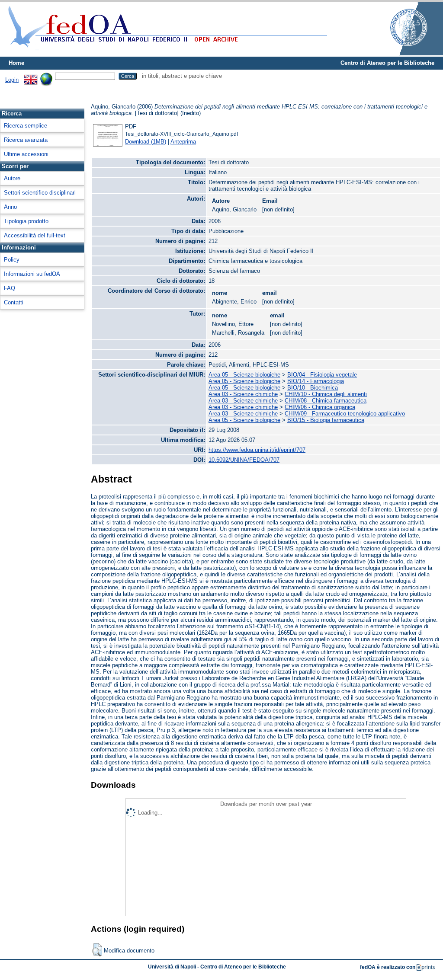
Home (16, 63)
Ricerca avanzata (26, 140)
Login (12, 80)
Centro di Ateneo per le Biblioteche (387, 63)
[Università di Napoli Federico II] (399, 53)
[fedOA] (165, 53)
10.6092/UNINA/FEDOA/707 (244, 460)
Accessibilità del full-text (34, 235)
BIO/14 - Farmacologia (315, 381)
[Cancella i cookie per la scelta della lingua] (46, 76)
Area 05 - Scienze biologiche (244, 374)
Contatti (13, 302)
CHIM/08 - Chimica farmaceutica (325, 400)
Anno (10, 207)
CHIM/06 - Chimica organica (320, 407)
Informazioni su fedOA (32, 274)
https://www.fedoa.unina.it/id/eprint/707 (257, 450)
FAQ (9, 288)
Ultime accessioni (26, 154)
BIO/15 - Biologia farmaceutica (325, 420)
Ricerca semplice (25, 125)
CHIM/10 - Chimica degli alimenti (326, 394)
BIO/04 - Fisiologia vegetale (322, 374)
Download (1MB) (145, 141)
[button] (97, 949)
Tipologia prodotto (26, 221)
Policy (11, 259)
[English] (31, 76)
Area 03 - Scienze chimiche (243, 394)
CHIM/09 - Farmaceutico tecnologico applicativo (345, 413)
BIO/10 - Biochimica (312, 387)
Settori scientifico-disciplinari (40, 192)
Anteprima (183, 141)
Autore (12, 178)
